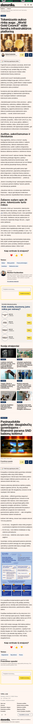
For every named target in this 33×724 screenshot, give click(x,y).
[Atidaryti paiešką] (25, 4)
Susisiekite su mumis (24, 714)
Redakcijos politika (5, 709)
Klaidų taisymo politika (23, 705)
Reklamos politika (21, 707)
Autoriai (3, 705)
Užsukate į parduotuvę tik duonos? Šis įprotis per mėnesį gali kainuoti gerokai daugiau (24, 364)
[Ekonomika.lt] (8, 4)
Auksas (3, 263)
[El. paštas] (5, 714)
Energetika (4, 417)
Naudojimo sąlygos (5, 707)
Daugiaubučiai (5, 654)
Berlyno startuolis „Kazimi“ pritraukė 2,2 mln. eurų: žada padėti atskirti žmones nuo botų (24, 386)
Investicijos (4, 266)
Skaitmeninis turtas (13, 266)
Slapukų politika (21, 709)
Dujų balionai (14, 654)
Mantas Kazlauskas (10, 54)
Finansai (9, 8)
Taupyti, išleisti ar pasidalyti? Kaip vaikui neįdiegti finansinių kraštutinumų (8, 386)
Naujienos (3, 8)
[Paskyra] (28, 4)
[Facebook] (2, 714)
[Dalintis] (30, 55)
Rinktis (29, 315)
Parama (21, 654)
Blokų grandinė (10, 263)
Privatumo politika (21, 703)
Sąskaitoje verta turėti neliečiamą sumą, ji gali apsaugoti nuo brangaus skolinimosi (24, 407)
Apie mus (3, 703)
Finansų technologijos (22, 263)
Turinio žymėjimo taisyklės (23, 711)
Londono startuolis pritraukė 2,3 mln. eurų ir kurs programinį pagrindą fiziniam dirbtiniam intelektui (8, 365)
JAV (2, 213)
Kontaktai (3, 711)
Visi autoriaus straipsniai (13, 281)
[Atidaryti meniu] (31, 4)
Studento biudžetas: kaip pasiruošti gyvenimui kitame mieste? (7, 407)
